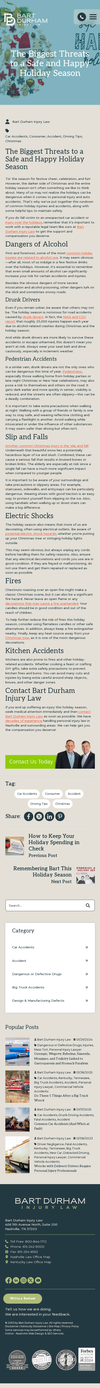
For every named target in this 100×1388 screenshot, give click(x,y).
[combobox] (50, 905)
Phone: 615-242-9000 (27, 1246)
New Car (56, 1153)
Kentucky (65, 1078)
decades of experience (24, 721)
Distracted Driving (76, 1153)
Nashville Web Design (30, 1333)
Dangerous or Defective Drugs (37, 974)
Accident (54, 136)
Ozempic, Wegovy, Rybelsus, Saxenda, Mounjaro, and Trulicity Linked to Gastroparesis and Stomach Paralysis (62, 1058)
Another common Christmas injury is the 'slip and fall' (47, 446)
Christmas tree (17, 638)
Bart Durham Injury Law (31, 121)
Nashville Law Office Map (30, 1257)
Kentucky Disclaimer (34, 1326)
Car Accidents (16, 136)
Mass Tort (41, 1049)
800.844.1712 (81, 17)
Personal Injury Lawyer (65, 1049)
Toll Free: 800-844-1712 (28, 1241)
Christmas (13, 141)
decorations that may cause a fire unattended (41, 603)
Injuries (88, 1045)
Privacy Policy (70, 1326)
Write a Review (22, 1298)
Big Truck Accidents (28, 987)
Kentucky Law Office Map (30, 1262)
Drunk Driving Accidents (76, 1115)
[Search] (88, 905)
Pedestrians (72, 371)
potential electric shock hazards (30, 533)
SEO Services (55, 1333)
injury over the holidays (23, 222)
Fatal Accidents (45, 1119)
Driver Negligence (50, 1144)
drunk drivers (33, 317)
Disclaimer (12, 1326)
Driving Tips (72, 136)
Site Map (54, 1326)
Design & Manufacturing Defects (38, 1000)
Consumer (37, 136)
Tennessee (81, 1078)
